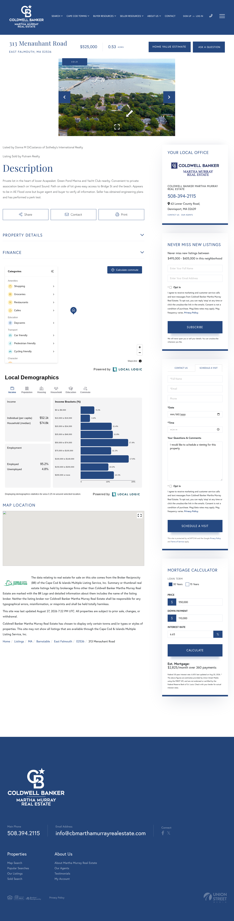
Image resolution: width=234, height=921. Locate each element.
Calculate (195, 650)
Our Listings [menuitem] (15, 873)
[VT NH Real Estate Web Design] (215, 898)
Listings (19, 641)
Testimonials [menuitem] (62, 873)
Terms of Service (177, 541)
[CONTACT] (209, 47)
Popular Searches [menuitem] (18, 868)
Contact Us (173, 215)
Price (171, 594)
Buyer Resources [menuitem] (103, 16)
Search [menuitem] (56, 16)
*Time (171, 422)
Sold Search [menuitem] (14, 879)
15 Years (194, 584)
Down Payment (178, 611)
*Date (171, 407)
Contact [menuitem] (170, 16)
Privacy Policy (191, 312)
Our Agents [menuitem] (62, 868)
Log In (199, 16)
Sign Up (187, 16)
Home (6, 641)
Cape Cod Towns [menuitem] (77, 16)
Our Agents (187, 215)
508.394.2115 (23, 833)
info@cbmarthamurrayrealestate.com (101, 833)
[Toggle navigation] (222, 16)
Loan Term (175, 578)
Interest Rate (176, 627)
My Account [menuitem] (62, 879)
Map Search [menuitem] (14, 863)
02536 (80, 641)
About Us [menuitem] (152, 16)
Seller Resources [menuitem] (130, 16)
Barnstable (43, 641)
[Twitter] (168, 833)
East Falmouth (63, 641)
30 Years (178, 584)
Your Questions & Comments (184, 438)
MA (30, 641)
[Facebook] (162, 833)
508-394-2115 (182, 196)
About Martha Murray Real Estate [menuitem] (76, 863)
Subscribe (195, 327)
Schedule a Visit (208, 368)
